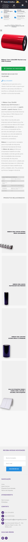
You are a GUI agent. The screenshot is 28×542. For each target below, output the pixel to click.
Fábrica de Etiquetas (7, 490)
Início (8, 25)
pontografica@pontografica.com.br (16, 519)
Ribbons (12, 25)
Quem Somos (5, 486)
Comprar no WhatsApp (14, 69)
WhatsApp (4, 502)
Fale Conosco (5, 500)
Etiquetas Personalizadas (8, 488)
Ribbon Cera (18, 25)
